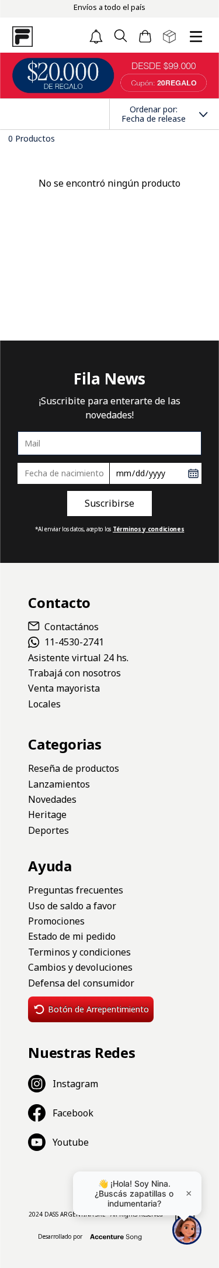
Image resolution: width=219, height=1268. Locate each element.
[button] (120, 36)
